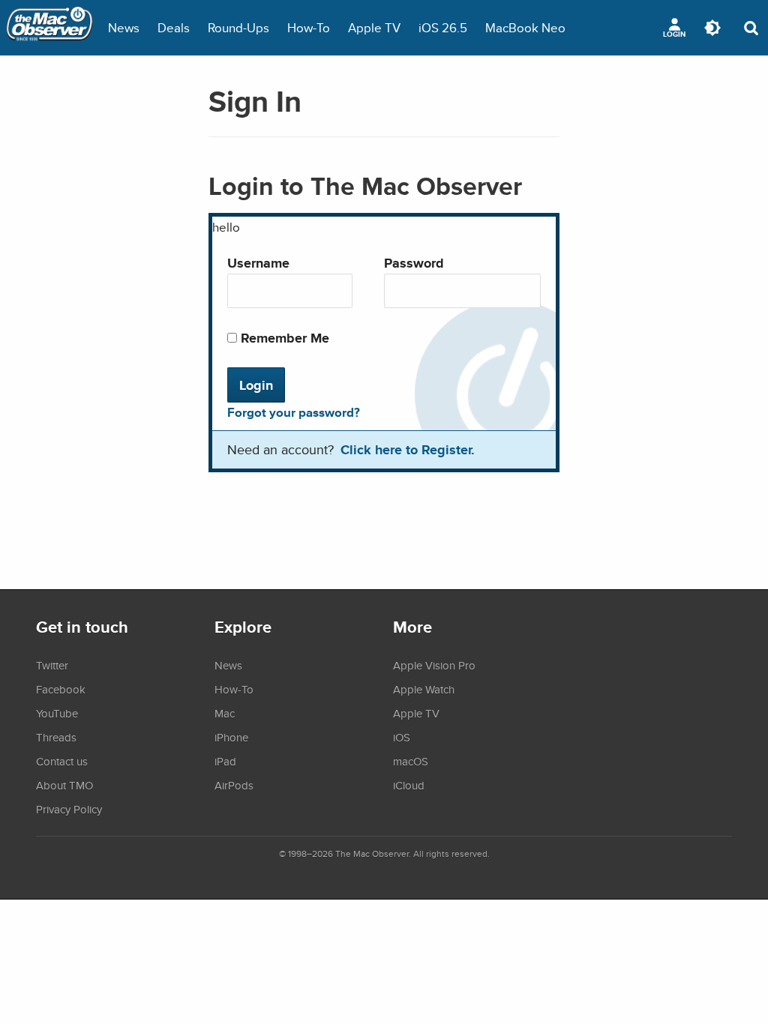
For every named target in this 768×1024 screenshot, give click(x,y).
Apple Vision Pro (434, 665)
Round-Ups (238, 27)
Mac (224, 713)
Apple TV (374, 27)
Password (414, 263)
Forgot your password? (293, 412)
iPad (225, 761)
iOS (401, 737)
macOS (410, 761)
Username (258, 263)
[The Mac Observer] (49, 27)
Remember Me (283, 338)
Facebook (61, 689)
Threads (56, 737)
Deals (174, 27)
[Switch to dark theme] (712, 28)
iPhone (231, 737)
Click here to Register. (407, 449)
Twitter (52, 665)
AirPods (234, 785)
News (124, 27)
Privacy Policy (69, 809)
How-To (308, 27)
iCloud (408, 785)
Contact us (62, 761)
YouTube (57, 713)
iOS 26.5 (442, 27)
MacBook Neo (525, 27)
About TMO (64, 785)
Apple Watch (423, 689)
